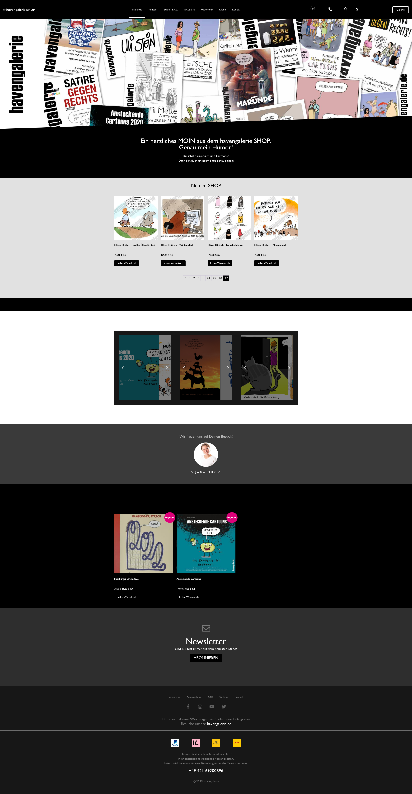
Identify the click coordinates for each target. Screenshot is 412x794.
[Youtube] (212, 706)
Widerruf (224, 697)
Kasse (222, 9)
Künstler (153, 9)
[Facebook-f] (188, 706)
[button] (357, 9)
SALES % (189, 9)
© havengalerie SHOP (19, 9)
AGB (210, 697)
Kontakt (236, 9)
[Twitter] (224, 706)
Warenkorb (207, 9)
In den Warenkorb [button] (126, 263)
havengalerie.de (219, 724)
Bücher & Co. (171, 9)
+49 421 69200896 (206, 770)
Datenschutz (194, 697)
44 (208, 278)
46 (220, 278)
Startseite (137, 9)
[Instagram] (200, 706)
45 (214, 278)
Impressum (174, 697)
